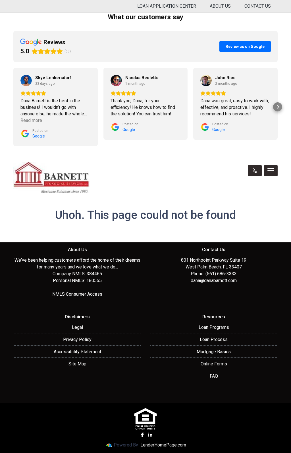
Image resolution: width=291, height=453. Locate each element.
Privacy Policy (77, 339)
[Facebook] (142, 435)
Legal (77, 327)
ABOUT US (220, 6)
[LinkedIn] (150, 435)
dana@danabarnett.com (214, 280)
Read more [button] (31, 120)
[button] (13, 106)
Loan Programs (214, 327)
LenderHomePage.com (163, 445)
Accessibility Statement (77, 351)
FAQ (214, 376)
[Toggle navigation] (271, 170)
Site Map (77, 364)
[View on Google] (26, 80)
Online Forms (214, 364)
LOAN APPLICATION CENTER (166, 6)
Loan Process (214, 339)
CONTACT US (257, 6)
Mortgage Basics (214, 351)
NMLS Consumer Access (77, 294)
